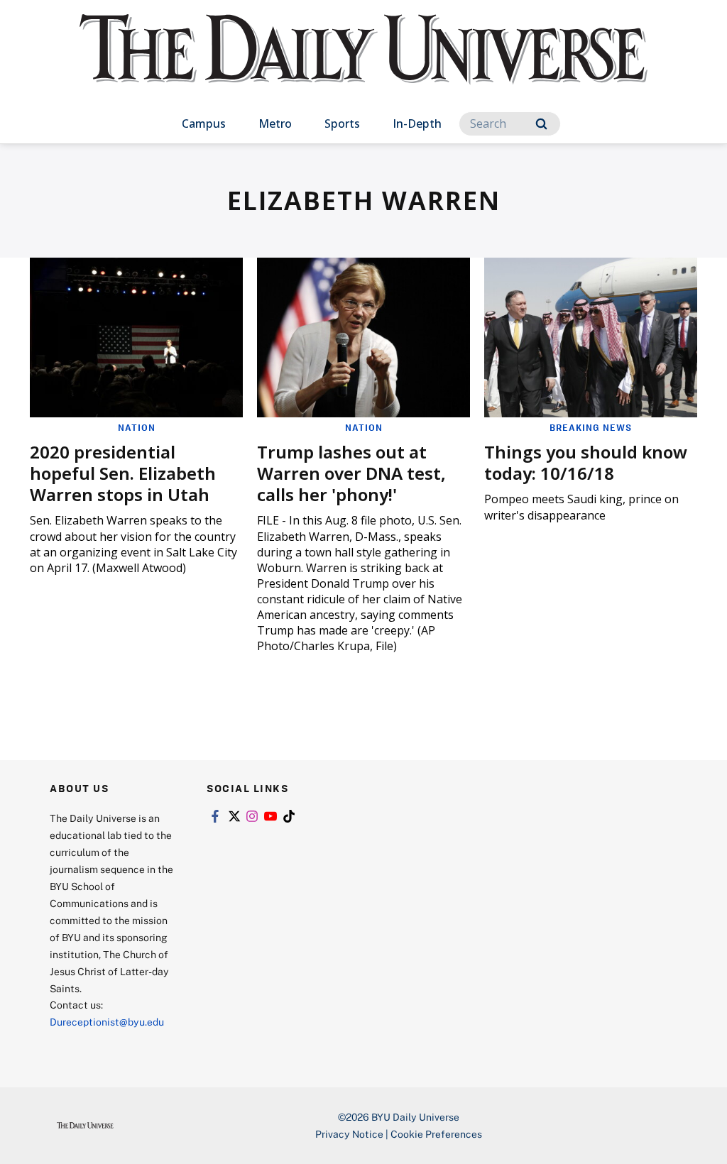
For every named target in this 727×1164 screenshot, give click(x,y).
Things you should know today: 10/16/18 (585, 462)
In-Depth (417, 123)
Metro (275, 123)
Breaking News (591, 427)
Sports (342, 123)
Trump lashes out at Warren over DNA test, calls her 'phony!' (351, 473)
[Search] (541, 123)
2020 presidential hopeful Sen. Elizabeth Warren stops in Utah (123, 473)
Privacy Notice (349, 1134)
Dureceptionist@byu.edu (107, 1022)
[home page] (363, 63)
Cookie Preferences (436, 1134)
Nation (136, 427)
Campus (204, 123)
